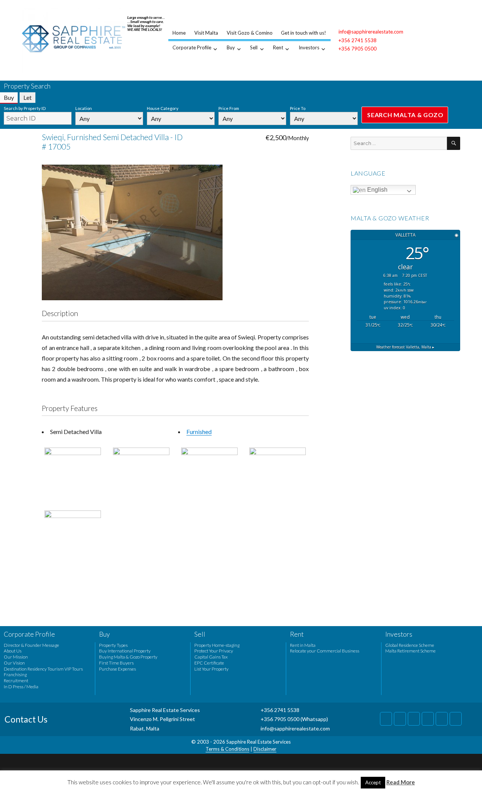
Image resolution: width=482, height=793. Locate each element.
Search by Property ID (25, 108)
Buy (231, 47)
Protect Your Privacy (213, 651)
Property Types (113, 645)
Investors (309, 47)
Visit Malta (206, 33)
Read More (400, 782)
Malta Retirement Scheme (410, 651)
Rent (278, 47)
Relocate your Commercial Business (324, 651)
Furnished (199, 431)
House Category (162, 108)
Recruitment (16, 680)
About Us (12, 651)
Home (179, 33)
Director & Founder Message (31, 645)
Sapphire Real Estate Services (258, 742)
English (376, 189)
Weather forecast (405, 347)
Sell (254, 47)
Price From (228, 108)
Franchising (15, 674)
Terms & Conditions (227, 749)
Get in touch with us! (303, 33)
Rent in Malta (303, 645)
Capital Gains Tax (211, 657)
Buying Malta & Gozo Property (128, 657)
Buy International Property (125, 651)
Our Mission (16, 657)
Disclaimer (264, 749)
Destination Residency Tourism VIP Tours (43, 669)
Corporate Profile (191, 47)
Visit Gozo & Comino (250, 33)
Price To (297, 108)
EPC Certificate (209, 663)
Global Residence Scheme (409, 645)
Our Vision (14, 663)
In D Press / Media (21, 686)
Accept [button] (373, 782)
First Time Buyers (116, 663)
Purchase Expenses (117, 669)
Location (83, 108)
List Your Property (211, 669)
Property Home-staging (216, 645)
